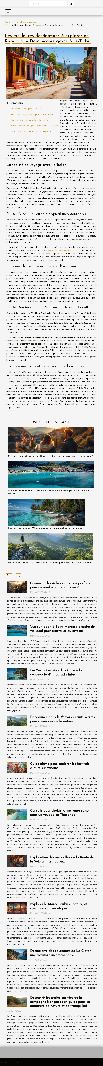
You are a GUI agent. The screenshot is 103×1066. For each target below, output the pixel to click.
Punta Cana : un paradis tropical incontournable (32, 114)
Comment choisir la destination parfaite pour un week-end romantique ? (51, 456)
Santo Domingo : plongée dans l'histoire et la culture (34, 125)
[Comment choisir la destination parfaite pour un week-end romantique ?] (51, 440)
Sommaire (17, 103)
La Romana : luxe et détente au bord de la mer (31, 131)
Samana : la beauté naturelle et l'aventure (29, 120)
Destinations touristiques (25, 21)
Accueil (8, 21)
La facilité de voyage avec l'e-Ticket (27, 108)
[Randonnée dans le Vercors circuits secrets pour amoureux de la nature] (50, 546)
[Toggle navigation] (8, 11)
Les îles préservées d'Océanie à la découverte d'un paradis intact (46, 528)
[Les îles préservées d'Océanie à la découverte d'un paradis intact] (46, 512)
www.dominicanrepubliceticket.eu (63, 250)
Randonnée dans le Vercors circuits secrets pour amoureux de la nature (50, 563)
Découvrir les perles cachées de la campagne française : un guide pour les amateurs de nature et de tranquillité (60, 1002)
